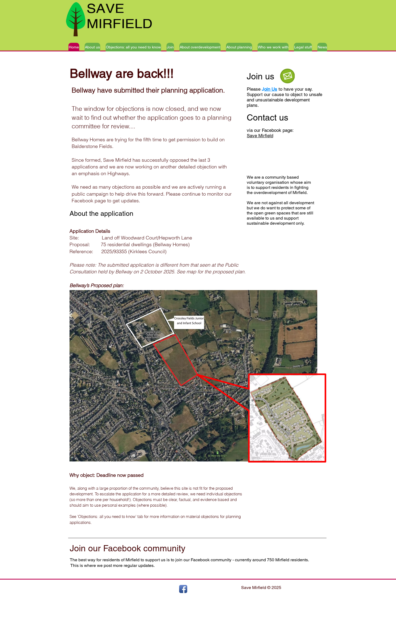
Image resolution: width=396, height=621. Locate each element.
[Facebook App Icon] (183, 589)
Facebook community (144, 548)
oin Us (270, 89)
